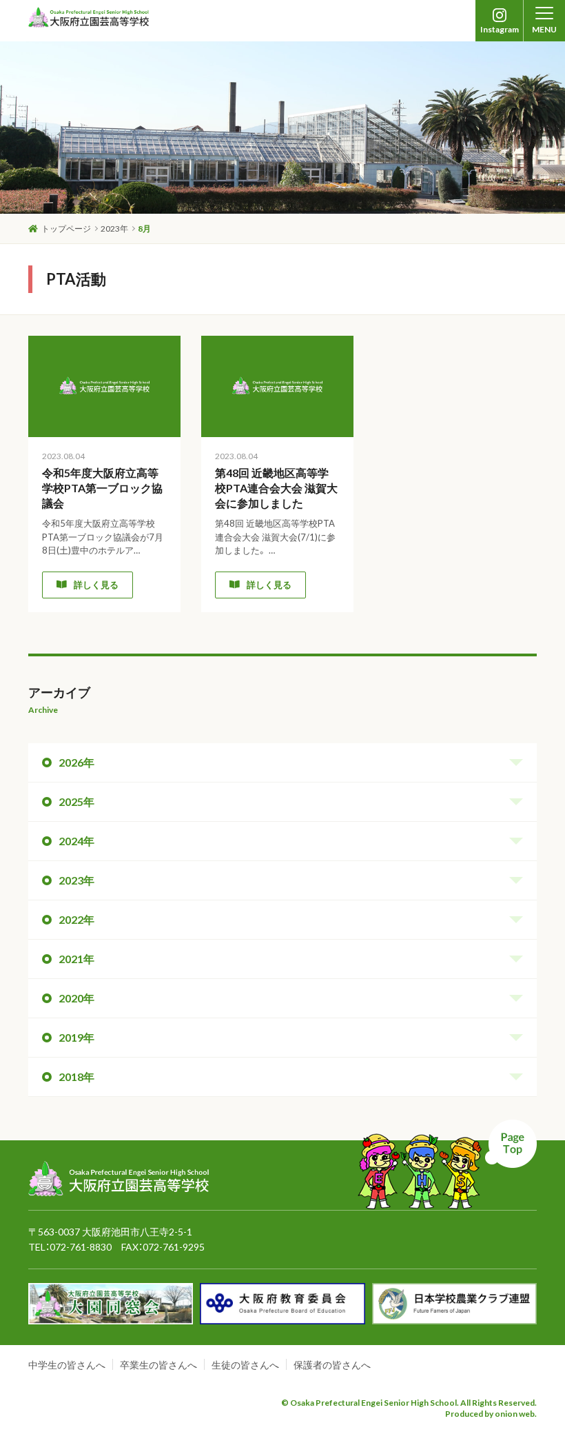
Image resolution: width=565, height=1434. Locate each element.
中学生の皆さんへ (66, 1365)
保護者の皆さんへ (332, 1365)
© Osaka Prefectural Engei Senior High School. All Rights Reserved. (409, 1402)
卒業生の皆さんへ (158, 1365)
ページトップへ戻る (447, 1164)
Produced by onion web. (491, 1413)
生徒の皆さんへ (245, 1365)
